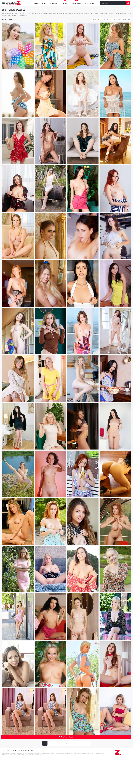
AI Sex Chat (117, 19)
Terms (20, 750)
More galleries (66, 737)
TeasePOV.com (106, 19)
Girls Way (126, 19)
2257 (8, 750)
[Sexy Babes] (11, 3)
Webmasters (29, 750)
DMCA (14, 750)
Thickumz (96, 19)
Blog (3, 750)
